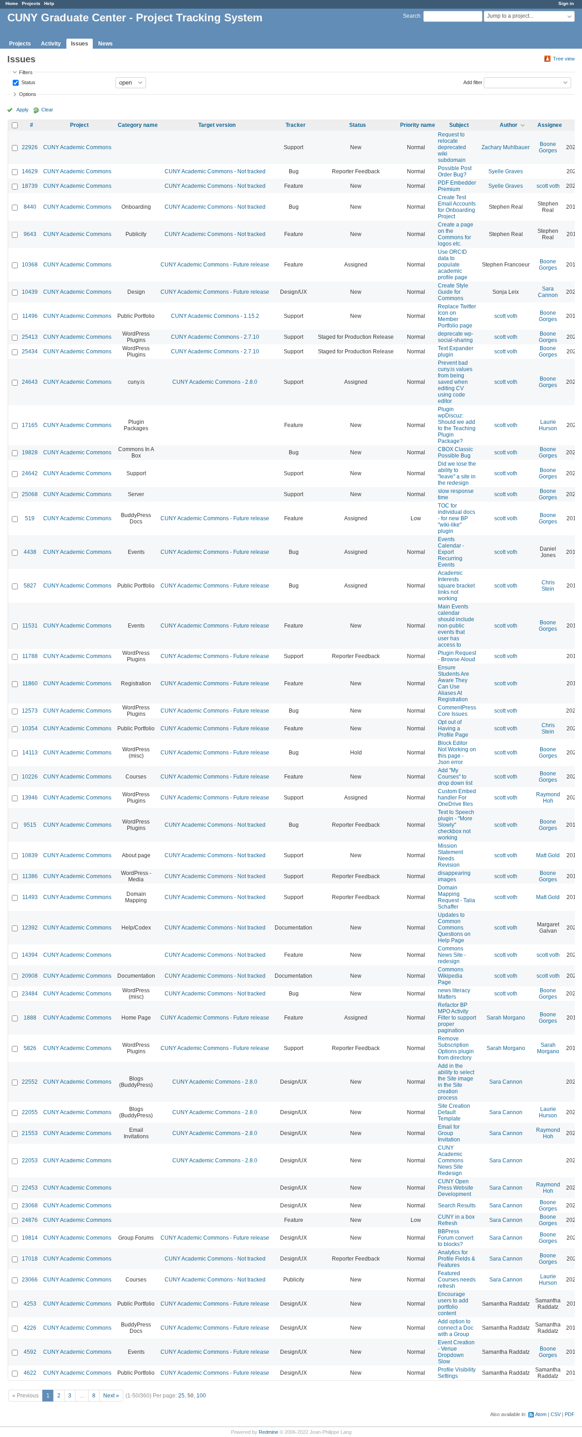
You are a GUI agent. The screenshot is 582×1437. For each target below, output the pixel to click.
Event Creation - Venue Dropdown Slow (456, 1352)
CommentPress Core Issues (457, 710)
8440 (30, 207)
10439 (30, 292)
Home (11, 3)
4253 (30, 1304)
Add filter (472, 82)
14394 (30, 955)
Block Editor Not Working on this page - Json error (457, 752)
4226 (30, 1328)
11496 (30, 316)
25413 (30, 337)
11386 (30, 876)
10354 (30, 728)
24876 (30, 1220)
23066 (30, 1279)
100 (201, 1395)
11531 (30, 626)
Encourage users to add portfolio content (453, 1303)
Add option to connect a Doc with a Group (455, 1327)
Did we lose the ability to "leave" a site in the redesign (457, 473)
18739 (30, 186)
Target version (217, 125)
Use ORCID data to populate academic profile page (452, 265)
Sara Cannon (548, 292)
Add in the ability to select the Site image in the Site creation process (456, 1082)
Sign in (566, 3)
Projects (31, 3)
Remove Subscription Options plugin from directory (456, 1048)
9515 (30, 825)
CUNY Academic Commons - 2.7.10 (215, 337)
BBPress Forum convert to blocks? (455, 1237)
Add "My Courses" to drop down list (455, 776)
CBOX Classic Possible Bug (455, 452)
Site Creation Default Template (454, 1112)
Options (27, 94)
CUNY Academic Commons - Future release (215, 264)
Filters (26, 72)
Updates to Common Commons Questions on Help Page (454, 928)
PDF (570, 1414)
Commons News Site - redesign (452, 955)
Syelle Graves (505, 171)
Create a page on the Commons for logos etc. (455, 234)
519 (30, 518)
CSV (556, 1414)
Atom (541, 1414)
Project (79, 125)
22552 (30, 1082)
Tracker (296, 125)
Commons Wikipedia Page (450, 975)
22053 (30, 1160)
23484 (30, 993)
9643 (30, 234)
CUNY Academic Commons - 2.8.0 (214, 382)
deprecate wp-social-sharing (455, 337)
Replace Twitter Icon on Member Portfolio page (457, 316)
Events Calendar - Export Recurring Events (451, 552)
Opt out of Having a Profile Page (453, 728)
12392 (30, 928)
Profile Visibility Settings (457, 1373)
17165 (30, 425)
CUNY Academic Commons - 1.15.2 (215, 316)
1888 (30, 1018)
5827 (30, 586)
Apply (22, 109)
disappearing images (454, 876)
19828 (30, 452)
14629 (30, 171)
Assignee (549, 125)
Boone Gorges (548, 147)
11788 (30, 656)
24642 (30, 473)
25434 (30, 351)
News (105, 43)
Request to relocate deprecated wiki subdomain (452, 147)
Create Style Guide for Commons (453, 291)
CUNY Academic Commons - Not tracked (215, 171)
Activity (51, 43)
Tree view (564, 58)
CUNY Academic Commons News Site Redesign (450, 1160)
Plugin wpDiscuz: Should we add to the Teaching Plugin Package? (457, 425)
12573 (30, 711)
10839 (30, 855)
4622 (30, 1373)
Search (412, 16)
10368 (30, 264)
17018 (30, 1259)
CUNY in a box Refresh (456, 1220)
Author (508, 125)
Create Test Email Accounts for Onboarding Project (457, 207)
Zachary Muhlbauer (506, 147)
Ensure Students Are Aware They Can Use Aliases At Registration (453, 683)
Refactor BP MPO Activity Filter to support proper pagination (457, 1018)
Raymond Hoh (548, 797)
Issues (79, 43)
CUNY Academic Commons (77, 147)
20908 (30, 976)
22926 (30, 147)
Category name (138, 125)
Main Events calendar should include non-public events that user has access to (456, 625)
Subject (459, 125)
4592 (30, 1352)
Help (49, 3)
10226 (30, 777)
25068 (30, 494)
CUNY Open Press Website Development (455, 1187)
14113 (30, 752)
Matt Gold (548, 855)
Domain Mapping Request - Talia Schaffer (456, 897)
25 (181, 1395)
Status (27, 82)
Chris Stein (548, 585)
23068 (30, 1205)
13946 (30, 797)
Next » (111, 1395)
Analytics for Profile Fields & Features (456, 1258)
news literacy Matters (454, 993)
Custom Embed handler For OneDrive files (457, 797)
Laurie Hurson (548, 425)
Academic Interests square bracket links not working (456, 586)
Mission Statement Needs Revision (450, 855)
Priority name (417, 125)
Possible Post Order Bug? (455, 171)
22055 (30, 1112)
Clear (47, 109)
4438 (30, 552)
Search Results (457, 1205)
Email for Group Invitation (449, 1133)
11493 (30, 897)
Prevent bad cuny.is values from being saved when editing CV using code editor (455, 382)
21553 (30, 1133)
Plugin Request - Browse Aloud (457, 656)
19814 (30, 1238)
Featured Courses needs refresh (457, 1279)
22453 (30, 1188)
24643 (30, 382)
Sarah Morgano (506, 1018)
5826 (30, 1048)
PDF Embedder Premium (457, 186)
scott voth (548, 186)
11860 (30, 683)
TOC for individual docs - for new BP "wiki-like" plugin (456, 518)
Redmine (268, 1432)
